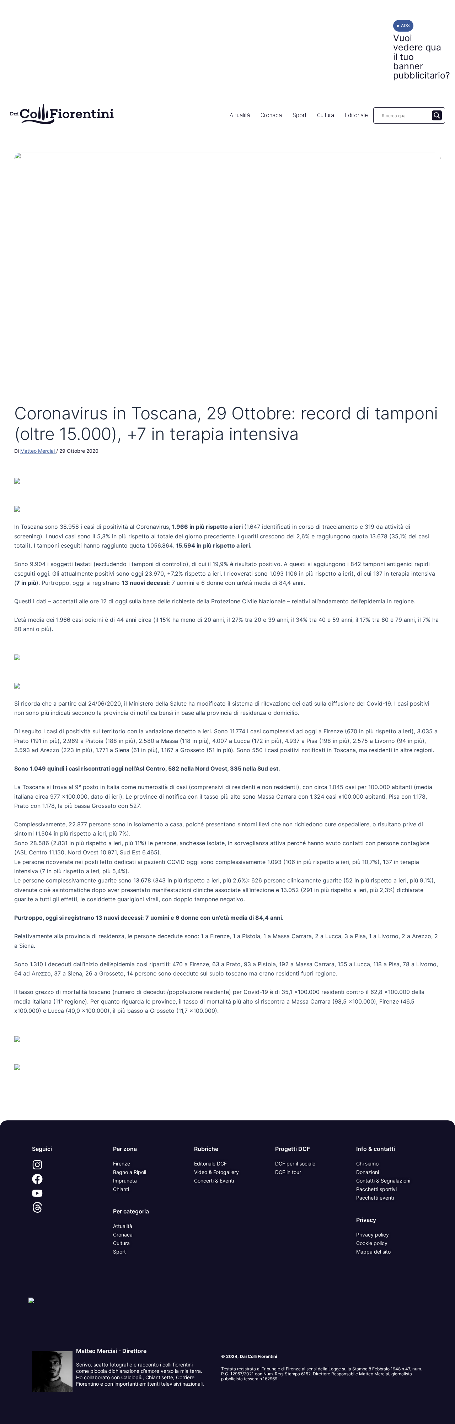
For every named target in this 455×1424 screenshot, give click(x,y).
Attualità (240, 115)
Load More (227, 1104)
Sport (299, 115)
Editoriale (356, 115)
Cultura (325, 115)
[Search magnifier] (437, 115)
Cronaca (271, 115)
